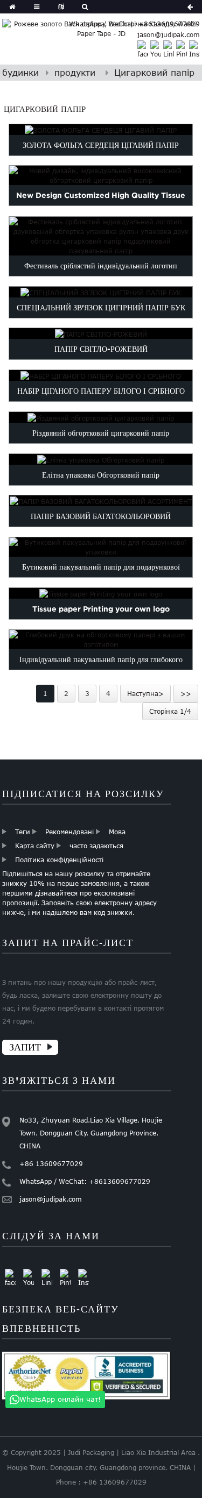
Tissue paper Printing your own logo (101, 609)
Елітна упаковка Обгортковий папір (100, 474)
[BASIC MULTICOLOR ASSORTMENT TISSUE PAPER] (101, 500)
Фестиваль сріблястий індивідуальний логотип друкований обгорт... (100, 275)
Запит (25, 1047)
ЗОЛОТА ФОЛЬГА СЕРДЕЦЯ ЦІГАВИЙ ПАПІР (101, 144)
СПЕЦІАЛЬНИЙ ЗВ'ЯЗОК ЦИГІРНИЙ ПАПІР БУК (101, 307)
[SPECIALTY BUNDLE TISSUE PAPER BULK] (101, 292)
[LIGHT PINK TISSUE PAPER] (101, 334)
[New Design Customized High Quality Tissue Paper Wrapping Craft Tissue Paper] (101, 175)
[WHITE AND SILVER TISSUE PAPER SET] (101, 375)
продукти (74, 72)
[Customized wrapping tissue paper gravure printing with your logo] (101, 639)
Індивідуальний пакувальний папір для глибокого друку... (101, 669)
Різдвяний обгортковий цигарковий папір (100, 432)
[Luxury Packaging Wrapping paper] (101, 459)
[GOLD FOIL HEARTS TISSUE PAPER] (101, 129)
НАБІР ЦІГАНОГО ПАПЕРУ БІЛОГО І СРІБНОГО (101, 391)
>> (185, 693)
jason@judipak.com (168, 34)
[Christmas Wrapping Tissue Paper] (101, 417)
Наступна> (145, 693)
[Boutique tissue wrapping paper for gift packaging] (101, 547)
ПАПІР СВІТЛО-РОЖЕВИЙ (101, 349)
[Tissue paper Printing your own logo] (101, 593)
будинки (20, 72)
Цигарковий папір (154, 72)
